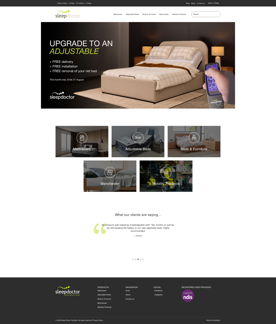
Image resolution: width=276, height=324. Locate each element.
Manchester (164, 14)
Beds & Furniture (149, 14)
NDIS (188, 295)
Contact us (201, 3)
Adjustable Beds (132, 14)
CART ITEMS (214, 3)
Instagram (158, 294)
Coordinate (216, 320)
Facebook (158, 290)
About (193, 3)
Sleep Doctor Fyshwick (68, 14)
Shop (188, 3)
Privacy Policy (98, 320)
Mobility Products (179, 14)
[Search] (218, 14)
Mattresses (118, 14)
